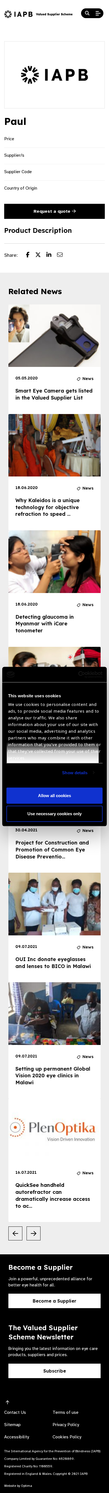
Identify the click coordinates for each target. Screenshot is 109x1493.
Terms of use (66, 1412)
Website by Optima (18, 1486)
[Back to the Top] (7, 1402)
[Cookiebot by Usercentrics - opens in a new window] (78, 674)
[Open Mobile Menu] (98, 13)
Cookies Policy (67, 1437)
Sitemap (12, 1424)
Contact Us (15, 1412)
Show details (74, 772)
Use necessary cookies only (54, 813)
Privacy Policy (66, 1424)
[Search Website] (87, 13)
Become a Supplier (54, 1301)
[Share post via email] (62, 255)
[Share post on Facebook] (30, 255)
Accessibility (16, 1437)
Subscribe (54, 1371)
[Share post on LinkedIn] (51, 255)
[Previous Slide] (15, 1233)
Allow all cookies (54, 795)
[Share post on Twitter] (40, 255)
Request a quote (53, 211)
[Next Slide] (34, 1233)
